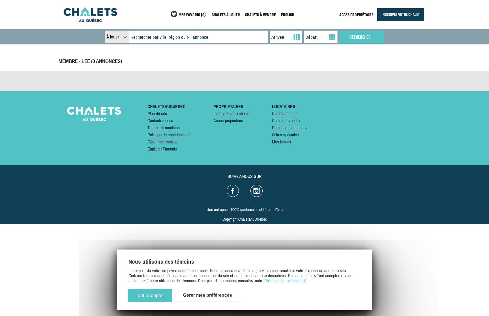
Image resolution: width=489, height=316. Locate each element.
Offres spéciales (285, 134)
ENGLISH (287, 15)
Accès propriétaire (228, 120)
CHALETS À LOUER (226, 15)
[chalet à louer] (90, 20)
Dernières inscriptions (289, 127)
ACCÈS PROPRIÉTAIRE (356, 15)
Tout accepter (150, 295)
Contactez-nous (160, 120)
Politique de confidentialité (168, 134)
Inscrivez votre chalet (231, 113)
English (153, 148)
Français (170, 148)
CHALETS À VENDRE (260, 15)
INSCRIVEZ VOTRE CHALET (400, 14)
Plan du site (157, 113)
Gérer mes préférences (207, 295)
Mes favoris (281, 141)
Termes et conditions (164, 127)
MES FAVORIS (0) (192, 15)
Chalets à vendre (286, 120)
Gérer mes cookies (163, 141)
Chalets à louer (284, 113)
